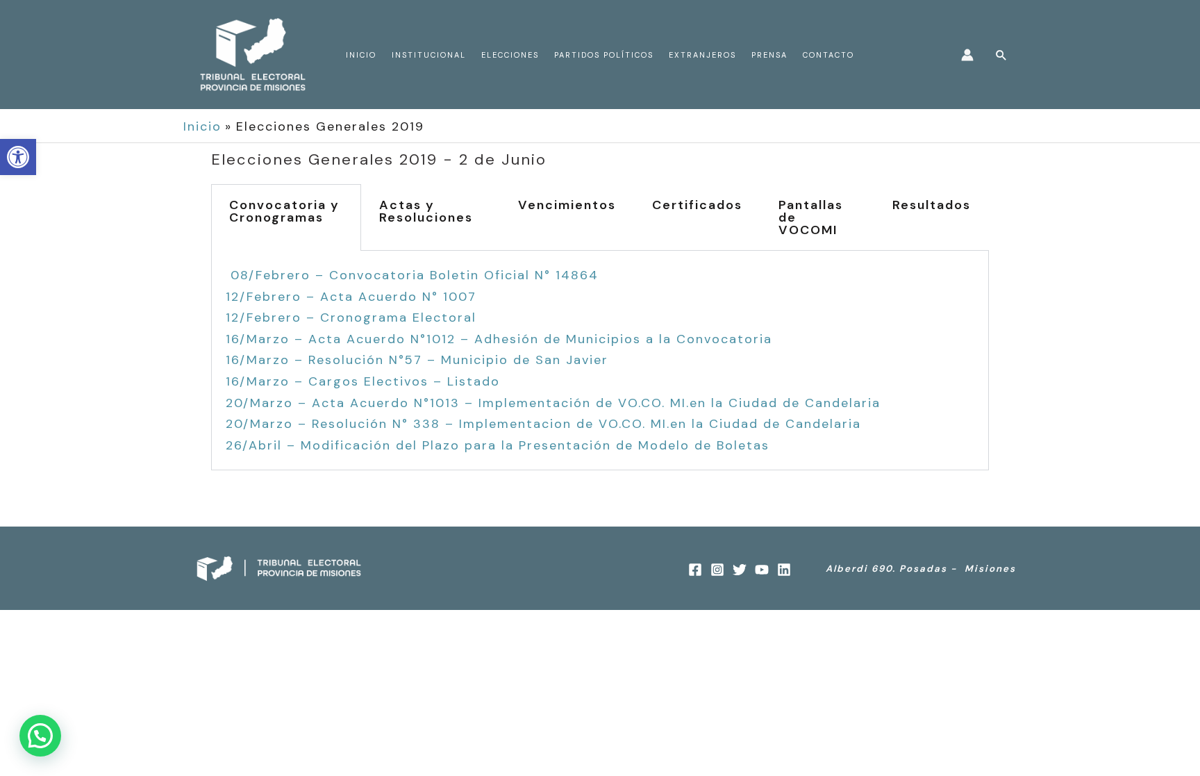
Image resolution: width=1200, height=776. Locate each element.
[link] (18, 157)
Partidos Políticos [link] (603, 55)
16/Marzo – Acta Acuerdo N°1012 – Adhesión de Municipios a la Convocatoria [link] (499, 339)
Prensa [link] (769, 55)
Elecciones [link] (510, 55)
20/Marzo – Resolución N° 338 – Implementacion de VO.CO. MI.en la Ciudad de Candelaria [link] (543, 423)
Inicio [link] (361, 55)
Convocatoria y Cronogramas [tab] (284, 211)
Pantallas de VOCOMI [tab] (810, 217)
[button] (40, 736)
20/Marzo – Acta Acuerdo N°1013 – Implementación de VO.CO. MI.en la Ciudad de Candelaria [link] (553, 403)
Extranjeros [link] (702, 55)
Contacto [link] (828, 55)
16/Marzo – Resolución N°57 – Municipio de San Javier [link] (417, 360)
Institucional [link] (429, 55)
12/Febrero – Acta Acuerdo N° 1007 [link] (351, 296)
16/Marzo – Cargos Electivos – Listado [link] (363, 381)
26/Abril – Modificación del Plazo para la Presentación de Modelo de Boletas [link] (497, 445)
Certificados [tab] (697, 205)
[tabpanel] (600, 360)
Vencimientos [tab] (567, 205)
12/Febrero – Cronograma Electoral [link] (351, 317)
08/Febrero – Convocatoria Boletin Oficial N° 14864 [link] (415, 275)
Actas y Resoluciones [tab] (426, 211)
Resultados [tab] (931, 205)
